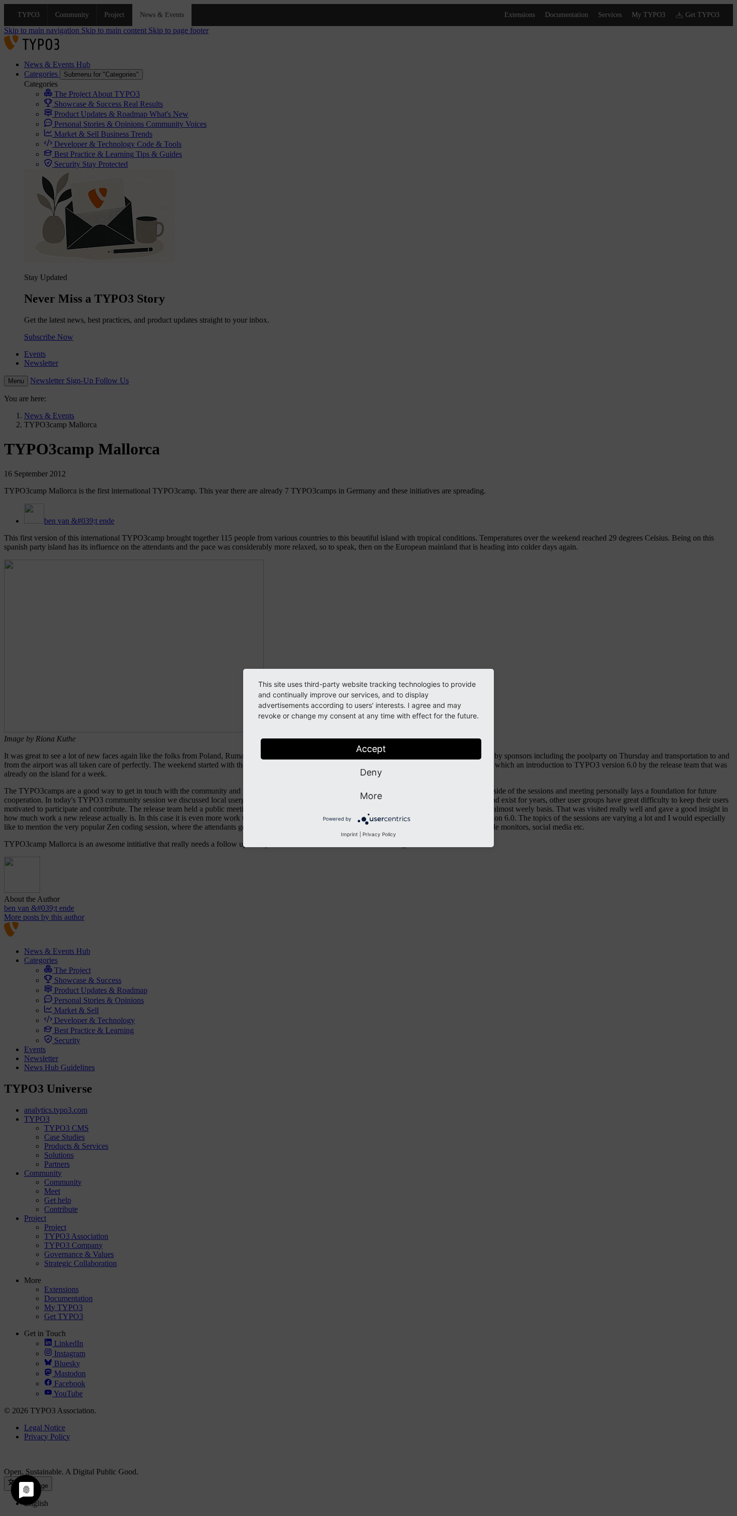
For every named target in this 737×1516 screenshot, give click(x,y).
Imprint (349, 834)
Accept (371, 748)
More (371, 796)
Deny (371, 772)
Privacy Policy (379, 834)
